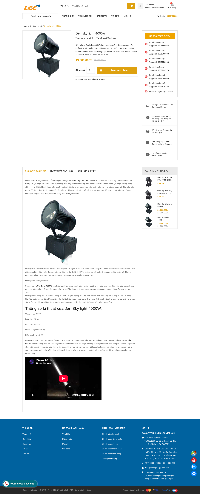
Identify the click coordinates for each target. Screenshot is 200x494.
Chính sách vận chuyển (112, 439)
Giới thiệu (26, 439)
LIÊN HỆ (127, 16)
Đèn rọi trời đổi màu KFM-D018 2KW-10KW (164, 178)
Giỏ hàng (66, 449)
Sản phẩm (26, 444)
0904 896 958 (85, 79)
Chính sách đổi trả (110, 444)
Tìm (131, 6)
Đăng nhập (150, 7)
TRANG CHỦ (68, 16)
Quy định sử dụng (109, 458)
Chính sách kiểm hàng (111, 454)
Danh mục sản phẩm (41, 16)
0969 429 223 (155, 463)
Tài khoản (150, 5)
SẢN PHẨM (102, 16)
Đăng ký (160, 7)
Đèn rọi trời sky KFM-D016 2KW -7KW (164, 192)
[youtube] (194, 460)
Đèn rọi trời (37, 26)
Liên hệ (25, 454)
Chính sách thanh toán (112, 449)
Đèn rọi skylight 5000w (164, 205)
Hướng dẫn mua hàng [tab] (61, 171)
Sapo (89, 490)
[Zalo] (194, 467)
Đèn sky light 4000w (163, 218)
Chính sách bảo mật (110, 434)
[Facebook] (194, 473)
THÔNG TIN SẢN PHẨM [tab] (35, 171)
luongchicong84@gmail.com (157, 468)
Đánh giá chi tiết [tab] (87, 171)
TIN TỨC (115, 16)
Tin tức (25, 449)
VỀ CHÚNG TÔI (85, 16)
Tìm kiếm (66, 434)
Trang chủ (26, 26)
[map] (194, 453)
